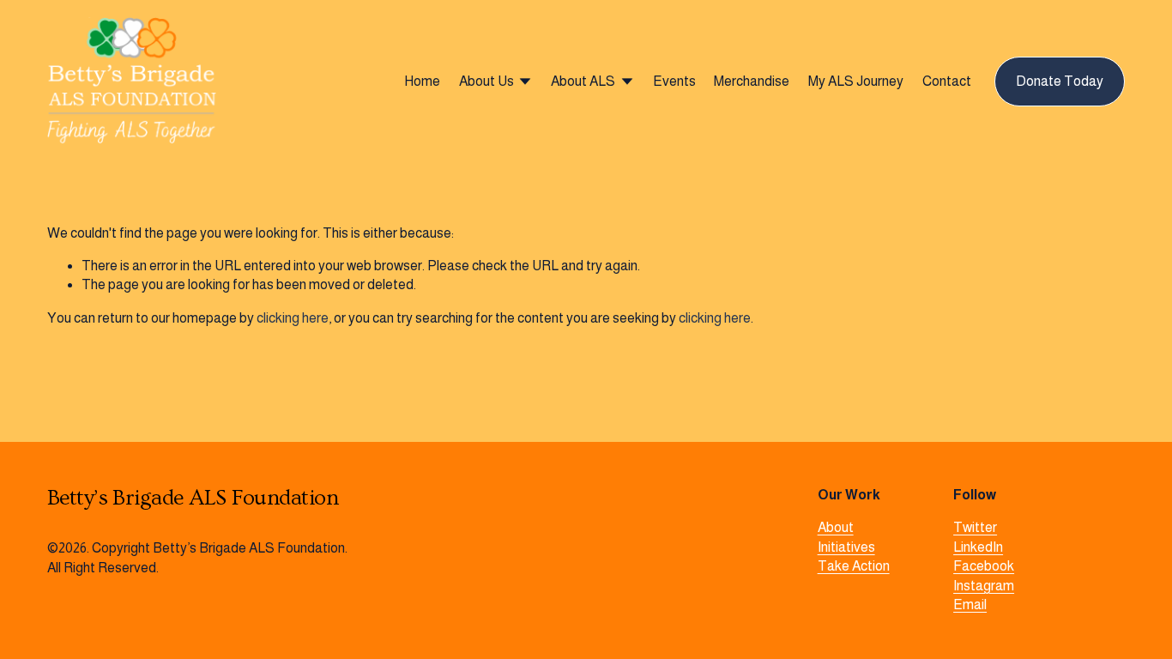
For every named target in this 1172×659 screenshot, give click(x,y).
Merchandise (751, 81)
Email (970, 604)
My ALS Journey (855, 81)
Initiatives (846, 547)
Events (674, 81)
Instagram (983, 585)
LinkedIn (978, 547)
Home (422, 81)
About (836, 527)
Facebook (983, 566)
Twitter (975, 527)
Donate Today (1059, 81)
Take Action (854, 566)
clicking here (293, 318)
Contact (946, 81)
